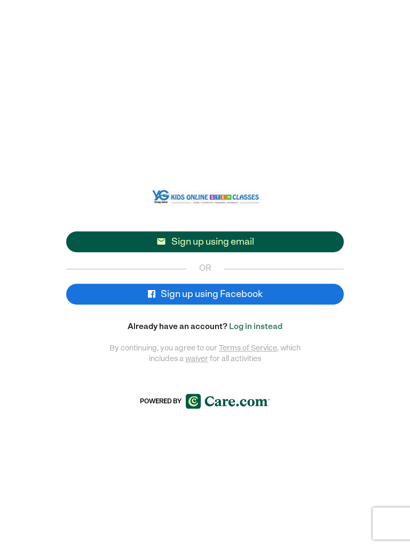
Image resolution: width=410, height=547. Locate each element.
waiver (196, 358)
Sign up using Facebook (211, 294)
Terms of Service (248, 348)
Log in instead (255, 326)
